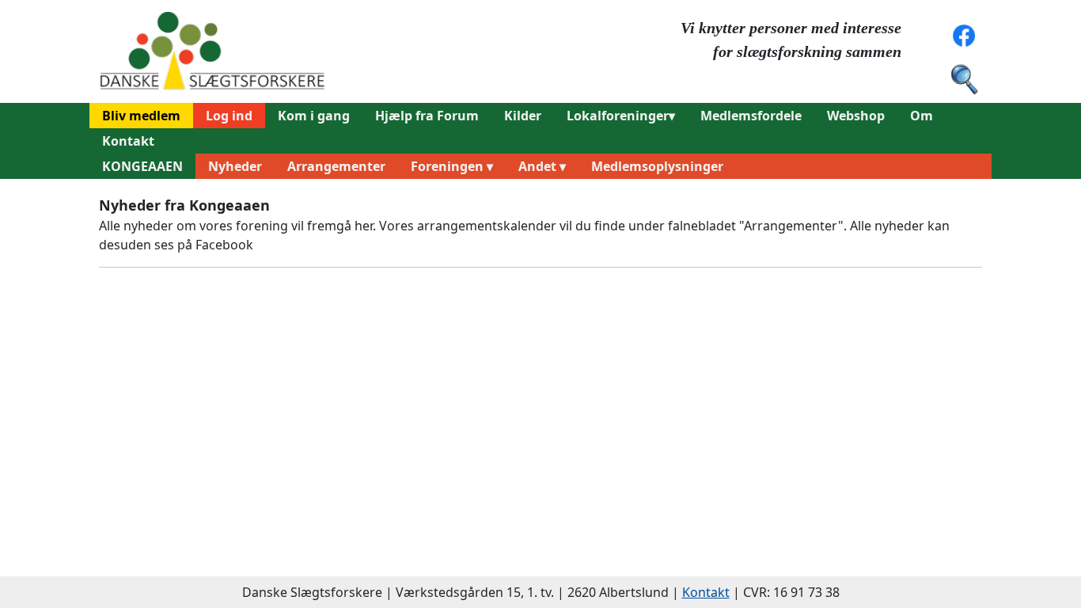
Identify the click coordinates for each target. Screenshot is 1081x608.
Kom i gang (314, 115)
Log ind (229, 115)
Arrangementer (336, 166)
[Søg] (964, 77)
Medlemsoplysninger (657, 166)
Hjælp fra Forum (427, 115)
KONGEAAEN (142, 166)
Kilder (522, 115)
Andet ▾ (542, 166)
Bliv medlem (141, 115)
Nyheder (235, 166)
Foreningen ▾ (452, 166)
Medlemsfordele (751, 115)
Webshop (856, 115)
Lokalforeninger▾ (621, 115)
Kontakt (128, 141)
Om (921, 115)
